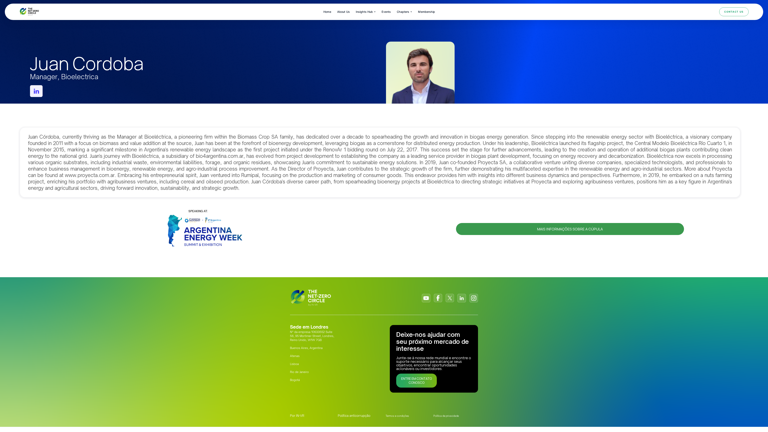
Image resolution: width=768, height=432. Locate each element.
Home (327, 11)
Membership (426, 11)
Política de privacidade (446, 415)
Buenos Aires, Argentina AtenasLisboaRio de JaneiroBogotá (306, 364)
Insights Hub (364, 11)
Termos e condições (397, 415)
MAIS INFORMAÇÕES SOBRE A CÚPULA (570, 229)
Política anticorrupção (354, 416)
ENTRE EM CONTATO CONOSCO (416, 380)
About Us (343, 11)
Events (386, 11)
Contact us (734, 11)
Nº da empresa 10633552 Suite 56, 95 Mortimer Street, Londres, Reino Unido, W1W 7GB (312, 336)
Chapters (403, 11)
